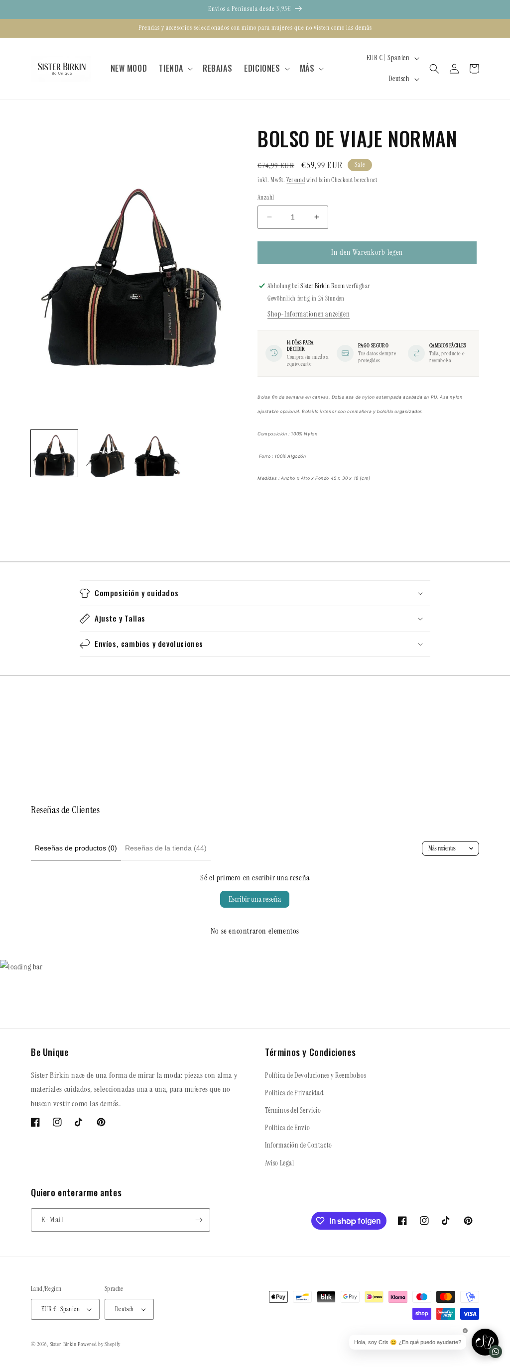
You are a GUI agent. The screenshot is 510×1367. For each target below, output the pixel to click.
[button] (175, 68)
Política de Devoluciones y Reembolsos (315, 1075)
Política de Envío (287, 1127)
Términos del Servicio (293, 1110)
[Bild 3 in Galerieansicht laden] (157, 453)
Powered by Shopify (99, 1344)
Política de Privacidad (294, 1092)
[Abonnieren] (199, 1220)
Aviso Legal (279, 1162)
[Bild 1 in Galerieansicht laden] (54, 453)
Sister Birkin (64, 1344)
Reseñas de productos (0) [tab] (76, 848)
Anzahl (265, 197)
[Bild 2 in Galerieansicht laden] (106, 453)
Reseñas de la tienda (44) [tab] (166, 848)
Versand (295, 180)
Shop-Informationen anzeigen (308, 314)
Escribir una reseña (255, 899)
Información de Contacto (298, 1145)
